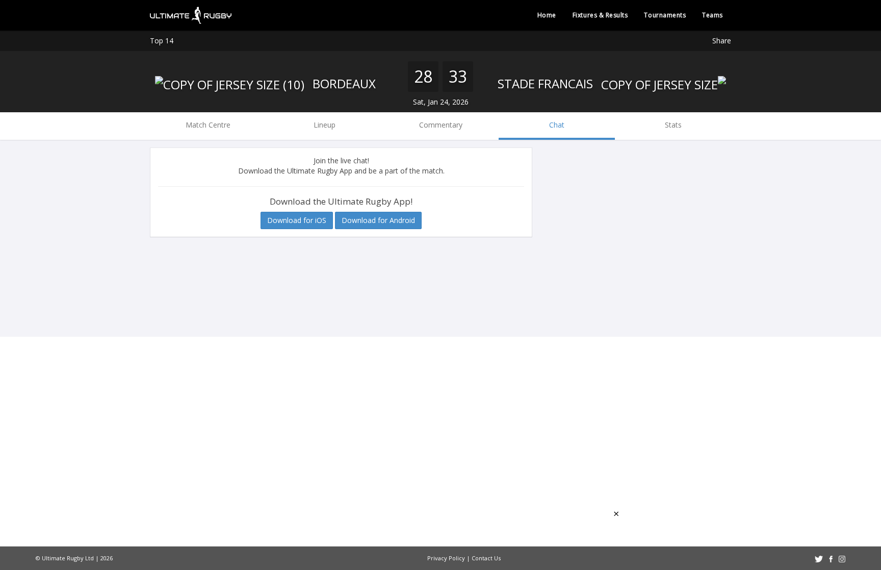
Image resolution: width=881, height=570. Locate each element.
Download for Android (378, 220)
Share (721, 40)
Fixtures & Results (600, 15)
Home (546, 15)
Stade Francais (547, 83)
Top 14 (161, 40)
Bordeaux (342, 83)
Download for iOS (296, 220)
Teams (712, 15)
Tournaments (665, 15)
